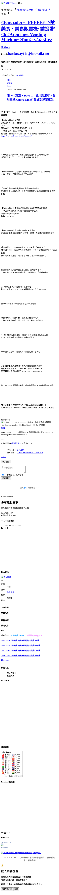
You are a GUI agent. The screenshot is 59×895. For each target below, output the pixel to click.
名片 (9, 85)
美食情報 (20, 75)
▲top (3, 457)
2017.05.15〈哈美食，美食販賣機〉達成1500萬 (20, 650)
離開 (16, 889)
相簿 (9, 80)
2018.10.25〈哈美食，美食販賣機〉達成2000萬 (20, 655)
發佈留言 (6, 478)
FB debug (5, 660)
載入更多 (6, 462)
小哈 (3, 428)
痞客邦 (14, 443)
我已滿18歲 (7, 889)
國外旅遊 (20, 450)
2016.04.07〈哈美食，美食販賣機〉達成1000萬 (20, 645)
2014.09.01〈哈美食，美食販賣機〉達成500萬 (20, 640)
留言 (19, 443)
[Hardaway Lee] (2, 845)
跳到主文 (5, 47)
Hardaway (4, 847)
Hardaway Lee (6, 842)
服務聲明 (32, 860)
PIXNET (14, 857)
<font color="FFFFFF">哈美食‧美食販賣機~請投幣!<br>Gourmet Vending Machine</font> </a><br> (28, 31)
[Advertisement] (29, 713)
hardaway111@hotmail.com (28, 53)
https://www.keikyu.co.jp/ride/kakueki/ (16, 136)
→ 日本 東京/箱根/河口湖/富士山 (30, 452)
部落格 (9, 83)
